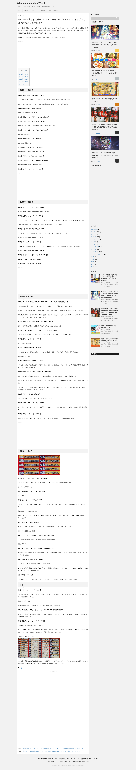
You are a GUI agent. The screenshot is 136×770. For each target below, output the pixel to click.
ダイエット (94, 239)
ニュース (93, 249)
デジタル (93, 244)
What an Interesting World (31, 3)
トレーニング (95, 246)
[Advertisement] (53, 55)
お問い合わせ (26, 10)
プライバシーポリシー (52, 10)
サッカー (93, 234)
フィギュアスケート (97, 254)
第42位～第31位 (23, 74)
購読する (96, 354)
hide (25, 70)
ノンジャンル (95, 251)
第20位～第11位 (23, 79)
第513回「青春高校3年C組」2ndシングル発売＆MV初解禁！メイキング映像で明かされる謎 (51, 751)
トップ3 (21, 84)
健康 (92, 256)
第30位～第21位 (23, 76)
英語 (92, 261)
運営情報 (43, 10)
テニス (93, 241)
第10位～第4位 (23, 81)
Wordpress (94, 229)
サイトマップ (35, 10)
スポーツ (93, 236)
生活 (92, 259)
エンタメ (98, 50)
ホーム (19, 10)
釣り (92, 264)
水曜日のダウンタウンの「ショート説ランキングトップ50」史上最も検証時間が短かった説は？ (53, 748)
